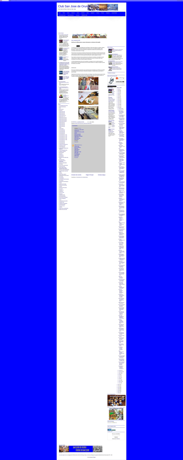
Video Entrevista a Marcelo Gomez (121, 188)
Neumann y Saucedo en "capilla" (121, 143)
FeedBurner (118, 438)
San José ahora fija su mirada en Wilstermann (122, 266)
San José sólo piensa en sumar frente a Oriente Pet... (121, 185)
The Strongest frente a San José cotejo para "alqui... (121, 283)
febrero (120, 381)
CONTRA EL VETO (62, 145)
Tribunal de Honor (62, 205)
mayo (120, 377)
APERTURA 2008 (62, 111)
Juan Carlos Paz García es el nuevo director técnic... (121, 325)
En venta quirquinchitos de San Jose (65, 96)
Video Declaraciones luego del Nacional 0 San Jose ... (121, 353)
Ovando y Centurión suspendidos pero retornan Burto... (121, 321)
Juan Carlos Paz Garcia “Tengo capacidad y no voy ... (121, 269)
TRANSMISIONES (62, 204)
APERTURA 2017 (62, 122)
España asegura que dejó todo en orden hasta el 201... (121, 255)
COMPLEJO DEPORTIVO (63, 144)
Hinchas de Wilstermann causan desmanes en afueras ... (121, 219)
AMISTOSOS (61, 109)
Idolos (88, 12)
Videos (64, 12)
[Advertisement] (86, 24)
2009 (119, 388)
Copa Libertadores (71, 15)
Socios (78, 12)
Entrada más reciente (76, 174)
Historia (98, 12)
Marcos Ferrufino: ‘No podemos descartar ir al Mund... (121, 299)
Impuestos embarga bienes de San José (121, 287)
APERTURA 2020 (62, 126)
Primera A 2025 (61, 192)
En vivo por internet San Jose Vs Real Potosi (122, 124)
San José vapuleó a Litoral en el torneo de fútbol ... (121, 136)
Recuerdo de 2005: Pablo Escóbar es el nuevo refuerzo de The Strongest (117, 62)
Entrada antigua (101, 174)
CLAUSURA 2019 (62, 143)
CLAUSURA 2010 (62, 133)
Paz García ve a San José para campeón (121, 333)
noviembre (120, 109)
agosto (120, 373)
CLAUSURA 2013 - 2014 (63, 137)
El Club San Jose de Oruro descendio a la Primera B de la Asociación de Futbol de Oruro (117, 68)
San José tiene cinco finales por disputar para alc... (121, 139)
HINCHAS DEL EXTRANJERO (64, 169)
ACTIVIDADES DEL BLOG (63, 105)
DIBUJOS (60, 153)
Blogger (94, 457)
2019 (119, 98)
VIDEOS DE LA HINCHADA (63, 208)
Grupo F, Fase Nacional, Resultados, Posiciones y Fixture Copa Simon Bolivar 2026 (111, 100)
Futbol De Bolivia (111, 110)
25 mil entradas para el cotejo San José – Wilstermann (121, 243)
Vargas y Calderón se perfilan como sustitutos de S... (121, 119)
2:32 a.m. (79, 128)
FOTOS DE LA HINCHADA (63, 165)
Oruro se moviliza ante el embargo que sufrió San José (121, 273)
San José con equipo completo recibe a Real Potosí (121, 128)
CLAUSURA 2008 (62, 131)
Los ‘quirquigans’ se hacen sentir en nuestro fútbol (122, 116)
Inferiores (82, 12)
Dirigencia (108, 12)
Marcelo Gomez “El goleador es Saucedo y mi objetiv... (122, 203)
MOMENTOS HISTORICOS (63, 181)
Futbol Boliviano (111, 48)
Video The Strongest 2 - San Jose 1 (121, 277)
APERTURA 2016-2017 (63, 121)
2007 (119, 391)
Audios (60, 127)
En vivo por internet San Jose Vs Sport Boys (122, 305)
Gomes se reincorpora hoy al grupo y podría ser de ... (121, 251)
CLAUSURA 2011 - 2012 (63, 134)
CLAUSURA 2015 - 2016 (63, 139)
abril (119, 378)
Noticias (60, 182)
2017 (119, 101)
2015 (119, 104)
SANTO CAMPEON (62, 198)
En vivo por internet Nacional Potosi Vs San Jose (122, 356)
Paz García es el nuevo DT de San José (121, 338)
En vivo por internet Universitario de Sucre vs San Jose (64, 82)
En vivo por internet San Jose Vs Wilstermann (122, 230)
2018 (119, 100)
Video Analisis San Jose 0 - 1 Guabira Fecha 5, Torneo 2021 (66, 78)
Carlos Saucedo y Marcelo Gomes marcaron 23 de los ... (121, 207)
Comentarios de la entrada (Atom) (82, 177)
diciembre (120, 108)
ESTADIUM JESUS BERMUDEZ (62, 161)
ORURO (60, 186)
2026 (119, 89)
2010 (119, 387)
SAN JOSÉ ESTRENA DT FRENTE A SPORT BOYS (121, 317)
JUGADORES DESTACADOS (64, 179)
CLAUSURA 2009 (62, 132)
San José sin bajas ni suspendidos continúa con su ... (121, 172)
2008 (119, 390)
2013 (119, 107)
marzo (120, 380)
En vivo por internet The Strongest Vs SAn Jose (122, 280)
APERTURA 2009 (62, 112)
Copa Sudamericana (62, 15)
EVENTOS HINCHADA (87, 123)
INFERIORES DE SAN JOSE (64, 175)
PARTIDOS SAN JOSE (63, 187)
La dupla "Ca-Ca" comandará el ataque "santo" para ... (121, 247)
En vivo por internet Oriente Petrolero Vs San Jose (122, 153)
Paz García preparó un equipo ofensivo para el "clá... (121, 132)
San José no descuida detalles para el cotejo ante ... (122, 262)
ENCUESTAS (61, 156)
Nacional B (110, 97)
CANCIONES (61, 128)
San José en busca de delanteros (66, 48)
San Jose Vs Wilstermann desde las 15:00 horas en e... (121, 233)
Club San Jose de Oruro (73, 6)
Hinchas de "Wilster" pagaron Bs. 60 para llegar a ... (122, 199)
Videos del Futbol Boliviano (111, 121)
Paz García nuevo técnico (121, 336)
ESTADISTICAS (61, 159)
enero (120, 382)
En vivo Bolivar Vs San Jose (63, 34)
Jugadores (92, 12)
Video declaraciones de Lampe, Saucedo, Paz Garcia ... (122, 224)
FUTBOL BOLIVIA (62, 166)
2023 (119, 93)
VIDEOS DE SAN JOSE (63, 209)
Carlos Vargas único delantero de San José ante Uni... (121, 112)
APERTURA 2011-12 (62, 115)
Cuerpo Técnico (114, 12)
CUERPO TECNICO (62, 151)
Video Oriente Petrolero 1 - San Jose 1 (122, 146)
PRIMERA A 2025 (84, 15)
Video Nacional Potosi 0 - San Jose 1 (121, 345)
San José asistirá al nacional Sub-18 (122, 182)
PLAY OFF (61, 188)
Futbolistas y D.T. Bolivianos (113, 54)
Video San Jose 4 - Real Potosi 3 (121, 122)
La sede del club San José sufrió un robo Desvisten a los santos (63, 88)
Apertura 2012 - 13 (62, 116)
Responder (76, 141)
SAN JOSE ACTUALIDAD (63, 197)
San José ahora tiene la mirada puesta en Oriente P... (121, 195)
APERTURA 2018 (62, 123)
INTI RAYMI (61, 176)
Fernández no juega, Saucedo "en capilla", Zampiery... (121, 295)
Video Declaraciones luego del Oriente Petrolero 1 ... (122, 150)
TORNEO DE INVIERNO (63, 203)
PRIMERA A (61, 191)
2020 (119, 97)
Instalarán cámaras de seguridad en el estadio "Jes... (122, 175)
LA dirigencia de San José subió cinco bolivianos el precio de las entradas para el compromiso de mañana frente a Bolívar (64, 63)
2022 (119, 94)
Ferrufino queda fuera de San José (121, 341)
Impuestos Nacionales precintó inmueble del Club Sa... (121, 291)
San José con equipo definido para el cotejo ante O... (121, 160)
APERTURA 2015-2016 (63, 120)
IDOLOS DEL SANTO (62, 174)
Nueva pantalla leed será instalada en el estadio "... (122, 215)
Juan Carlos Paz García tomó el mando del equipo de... (121, 313)
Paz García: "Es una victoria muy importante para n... (121, 211)
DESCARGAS (61, 152)
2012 (119, 384)
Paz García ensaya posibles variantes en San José (122, 164)
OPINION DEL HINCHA (63, 185)
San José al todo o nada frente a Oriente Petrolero (122, 156)
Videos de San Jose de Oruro (113, 66)
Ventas (68, 12)
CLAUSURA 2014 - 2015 (63, 138)
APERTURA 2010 (62, 114)
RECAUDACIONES (62, 196)
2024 (119, 91)
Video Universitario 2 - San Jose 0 (66, 40)
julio (119, 374)
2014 (119, 105)
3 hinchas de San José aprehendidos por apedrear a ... (122, 191)
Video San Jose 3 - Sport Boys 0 (121, 303)
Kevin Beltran (61, 180)
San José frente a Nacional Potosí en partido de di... (122, 360)
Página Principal (89, 174)
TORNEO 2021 (61, 202)
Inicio (60, 12)
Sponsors (73, 12)
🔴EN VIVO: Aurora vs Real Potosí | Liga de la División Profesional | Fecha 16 (117, 50)
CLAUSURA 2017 (62, 140)
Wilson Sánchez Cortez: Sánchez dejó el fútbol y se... (122, 168)
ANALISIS (60, 110)
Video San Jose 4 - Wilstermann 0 (121, 227)
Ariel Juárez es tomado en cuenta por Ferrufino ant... (121, 367)
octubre (120, 370)
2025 (119, 90)
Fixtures (102, 12)
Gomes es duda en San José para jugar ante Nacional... (122, 363)
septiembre (120, 371)
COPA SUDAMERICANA (63, 150)
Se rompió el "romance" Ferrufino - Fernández (121, 348)
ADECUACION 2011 (62, 106)
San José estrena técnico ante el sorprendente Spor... (121, 309)
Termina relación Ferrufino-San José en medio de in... (121, 329)
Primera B (60, 193)
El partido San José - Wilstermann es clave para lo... (122, 259)
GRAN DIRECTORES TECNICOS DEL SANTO (63, 168)
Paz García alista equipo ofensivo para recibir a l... (121, 237)
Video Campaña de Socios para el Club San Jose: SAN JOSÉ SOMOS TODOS (66, 73)
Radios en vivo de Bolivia (111, 129)
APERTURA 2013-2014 (79, 123)
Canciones (77, 15)
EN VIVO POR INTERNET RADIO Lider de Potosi (111, 131)
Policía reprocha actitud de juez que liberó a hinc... (121, 179)
